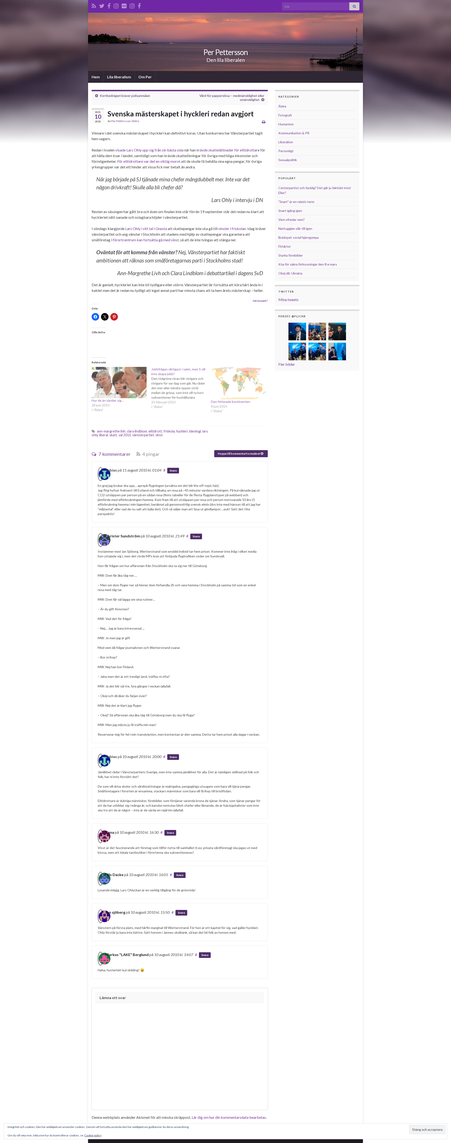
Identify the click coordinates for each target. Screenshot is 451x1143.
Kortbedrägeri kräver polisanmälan (125, 96)
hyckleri (182, 431)
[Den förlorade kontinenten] (238, 383)
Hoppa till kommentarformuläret (239, 453)
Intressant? (260, 300)
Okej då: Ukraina (290, 273)
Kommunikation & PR (293, 133)
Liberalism (285, 142)
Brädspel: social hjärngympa (298, 237)
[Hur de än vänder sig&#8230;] (119, 382)
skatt (113, 435)
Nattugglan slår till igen (295, 228)
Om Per (145, 77)
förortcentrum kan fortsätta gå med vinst (146, 240)
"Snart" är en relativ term (296, 202)
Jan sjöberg (115, 912)
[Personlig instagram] (116, 5)
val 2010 (125, 435)
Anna (109, 832)
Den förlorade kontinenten (230, 402)
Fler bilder (286, 364)
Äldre (135, 121)
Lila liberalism (119, 77)
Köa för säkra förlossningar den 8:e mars (307, 264)
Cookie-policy (92, 1135)
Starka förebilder (290, 255)
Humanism (286, 124)
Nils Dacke (114, 874)
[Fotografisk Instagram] (132, 5)
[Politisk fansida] (109, 5)
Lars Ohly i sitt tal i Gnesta (146, 228)
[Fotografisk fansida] (139, 5)
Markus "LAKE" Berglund (127, 954)
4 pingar (150, 454)
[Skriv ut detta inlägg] (263, 121)
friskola (169, 431)
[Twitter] (101, 5)
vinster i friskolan (232, 228)
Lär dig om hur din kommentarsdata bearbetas (229, 1117)
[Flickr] (124, 5)
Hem (96, 77)
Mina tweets (288, 299)
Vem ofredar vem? (291, 220)
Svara (173, 470)
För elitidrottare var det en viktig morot (148, 161)
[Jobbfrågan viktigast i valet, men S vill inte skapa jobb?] (181, 388)
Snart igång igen (290, 211)
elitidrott (155, 431)
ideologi (195, 431)
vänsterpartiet (143, 435)
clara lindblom (137, 431)
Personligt (286, 151)
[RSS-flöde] (94, 5)
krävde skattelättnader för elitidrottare (228, 150)
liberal (103, 435)
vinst (159, 435)
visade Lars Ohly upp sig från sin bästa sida (149, 150)
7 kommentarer (114, 454)
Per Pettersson (225, 52)
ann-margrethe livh (111, 431)
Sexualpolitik (287, 160)
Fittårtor (284, 246)
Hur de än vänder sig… (108, 400)
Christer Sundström (122, 536)
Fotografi (285, 115)
